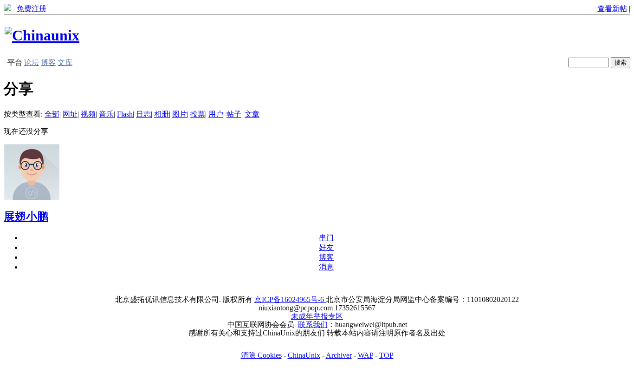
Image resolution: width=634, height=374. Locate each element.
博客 (326, 257)
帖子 (233, 114)
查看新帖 (612, 9)
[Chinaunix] (42, 35)
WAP (365, 355)
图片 (179, 114)
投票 (197, 114)
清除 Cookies (261, 355)
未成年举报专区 (317, 316)
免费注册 (31, 9)
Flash (125, 114)
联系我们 (313, 324)
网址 (70, 114)
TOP (386, 355)
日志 (143, 114)
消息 (326, 267)
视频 (88, 114)
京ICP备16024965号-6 (290, 299)
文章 (252, 114)
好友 (326, 247)
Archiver (339, 355)
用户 (215, 114)
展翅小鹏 (26, 216)
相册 (161, 114)
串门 (326, 238)
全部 (52, 114)
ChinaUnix (304, 355)
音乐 (106, 114)
